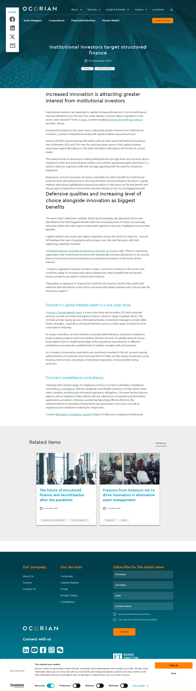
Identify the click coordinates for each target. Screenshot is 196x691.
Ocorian (82, 119)
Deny (173, 673)
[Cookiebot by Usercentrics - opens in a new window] (17, 686)
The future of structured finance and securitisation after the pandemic (62, 495)
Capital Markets (105, 68)
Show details (139, 686)
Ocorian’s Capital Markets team (64, 312)
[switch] (76, 686)
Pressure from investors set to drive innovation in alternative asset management (129, 495)
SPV (123, 312)
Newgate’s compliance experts (73, 414)
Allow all (174, 665)
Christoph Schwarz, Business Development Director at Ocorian (82, 250)
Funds (123, 520)
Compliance (67, 388)
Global (87, 68)
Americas (110, 520)
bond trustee (116, 119)
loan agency (136, 119)
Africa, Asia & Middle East (54, 520)
